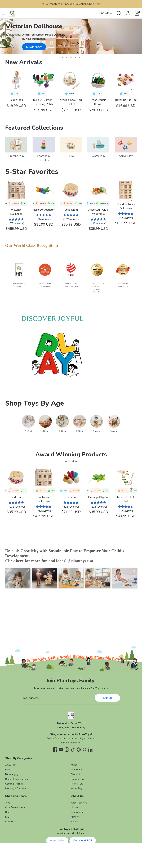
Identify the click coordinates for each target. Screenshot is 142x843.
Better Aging (11, 774)
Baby (8, 769)
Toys (7, 802)
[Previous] (11, 89)
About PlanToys (79, 802)
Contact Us (10, 821)
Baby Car (71, 497)
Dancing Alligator (98, 497)
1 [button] (62, 57)
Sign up (107, 698)
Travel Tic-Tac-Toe (126, 100)
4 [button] (75, 57)
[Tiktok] (73, 749)
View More (71, 461)
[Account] (127, 12)
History (75, 816)
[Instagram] (67, 749)
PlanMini (75, 774)
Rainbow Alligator (44, 210)
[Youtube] (61, 749)
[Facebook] (55, 749)
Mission (75, 807)
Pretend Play (16, 156)
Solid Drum (71, 210)
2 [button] (66, 57)
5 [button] (79, 57)
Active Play (126, 156)
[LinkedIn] (90, 749)
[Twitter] (84, 749)
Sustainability (78, 812)
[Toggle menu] (3, 13)
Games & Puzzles (14, 783)
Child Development (15, 807)
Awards (75, 821)
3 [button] (71, 57)
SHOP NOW (34, 47)
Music (71, 156)
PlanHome (76, 769)
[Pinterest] (79, 749)
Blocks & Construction (16, 779)
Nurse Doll (16, 100)
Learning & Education (15, 788)
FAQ (7, 816)
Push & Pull (77, 783)
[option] (71, 36)
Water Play (98, 156)
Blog (7, 812)
